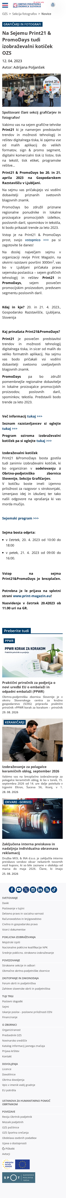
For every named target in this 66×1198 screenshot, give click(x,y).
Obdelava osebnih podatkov (19, 1138)
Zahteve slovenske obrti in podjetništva (26, 988)
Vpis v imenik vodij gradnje (18, 1085)
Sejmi (5, 1006)
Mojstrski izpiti (11, 942)
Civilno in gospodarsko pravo (20, 924)
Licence (6, 1069)
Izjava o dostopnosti (14, 1143)
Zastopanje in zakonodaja (20, 978)
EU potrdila (9, 1090)
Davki (5, 903)
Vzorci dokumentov (13, 929)
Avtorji (6, 1154)
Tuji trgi (7, 996)
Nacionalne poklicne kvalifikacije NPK (25, 947)
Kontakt (7, 1056)
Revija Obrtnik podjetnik (17, 1116)
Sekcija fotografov (24, 14)
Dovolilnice (9, 1074)
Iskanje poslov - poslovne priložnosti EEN (27, 1012)
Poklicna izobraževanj (18, 937)
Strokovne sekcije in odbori (18, 965)
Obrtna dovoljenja (13, 1079)
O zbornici (9, 1024)
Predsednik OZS (12, 1035)
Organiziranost (11, 1030)
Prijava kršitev (10, 1051)
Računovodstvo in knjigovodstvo (21, 919)
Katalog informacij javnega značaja (23, 1046)
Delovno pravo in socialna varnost (23, 913)
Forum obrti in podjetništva (19, 983)
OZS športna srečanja (15, 1132)
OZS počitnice (10, 1127)
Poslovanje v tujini (13, 908)
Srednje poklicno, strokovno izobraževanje (28, 952)
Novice (46, 14)
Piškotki (10, 1148)
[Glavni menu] (5, 6)
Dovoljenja (10, 1064)
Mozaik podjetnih (12, 1122)
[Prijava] (52, 4)
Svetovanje (10, 898)
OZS (5, 14)
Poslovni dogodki (12, 1001)
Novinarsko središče (14, 1040)
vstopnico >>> (37, 239)
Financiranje (9, 1017)
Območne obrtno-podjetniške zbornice (26, 971)
